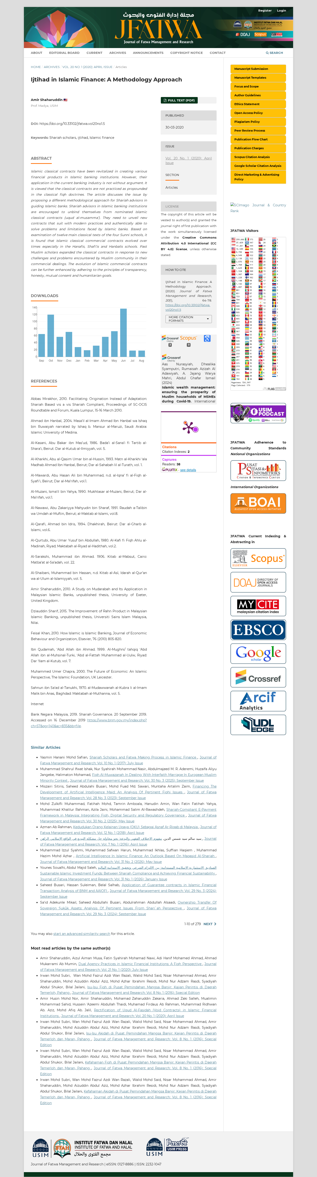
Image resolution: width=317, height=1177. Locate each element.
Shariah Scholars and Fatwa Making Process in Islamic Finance (143, 757)
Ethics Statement (246, 104)
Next (208, 924)
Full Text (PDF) (181, 100)
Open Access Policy (248, 113)
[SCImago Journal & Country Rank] (258, 208)
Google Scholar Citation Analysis (257, 166)
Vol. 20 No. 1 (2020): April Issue (87, 67)
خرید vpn (31, 1139)
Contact (218, 53)
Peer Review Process (249, 130)
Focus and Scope (246, 86)
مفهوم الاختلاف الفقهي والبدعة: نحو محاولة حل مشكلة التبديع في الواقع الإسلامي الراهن (121, 839)
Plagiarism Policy (247, 121)
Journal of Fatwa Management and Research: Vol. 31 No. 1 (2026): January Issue (103, 879)
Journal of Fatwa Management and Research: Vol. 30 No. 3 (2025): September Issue (137, 780)
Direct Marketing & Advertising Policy (256, 177)
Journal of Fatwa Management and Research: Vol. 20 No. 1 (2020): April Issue (122, 1016)
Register (265, 10)
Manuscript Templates (250, 77)
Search (276, 53)
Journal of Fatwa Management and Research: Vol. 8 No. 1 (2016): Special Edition (136, 993)
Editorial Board (64, 53)
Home (36, 67)
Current (94, 53)
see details (188, 469)
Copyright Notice (186, 53)
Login (281, 10)
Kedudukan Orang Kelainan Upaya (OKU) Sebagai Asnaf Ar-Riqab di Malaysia (136, 827)
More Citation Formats (181, 318)
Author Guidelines (247, 95)
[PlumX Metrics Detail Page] (189, 427)
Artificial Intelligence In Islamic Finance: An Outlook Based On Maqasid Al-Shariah (146, 856)
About (36, 53)
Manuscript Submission (251, 69)
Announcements (148, 53)
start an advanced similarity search (81, 934)
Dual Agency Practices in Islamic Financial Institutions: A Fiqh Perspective (140, 964)
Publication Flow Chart (251, 139)
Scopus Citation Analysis (252, 157)
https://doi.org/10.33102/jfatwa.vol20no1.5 (72, 124)
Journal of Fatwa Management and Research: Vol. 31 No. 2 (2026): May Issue (101, 862)
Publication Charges (249, 148)
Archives (117, 53)
